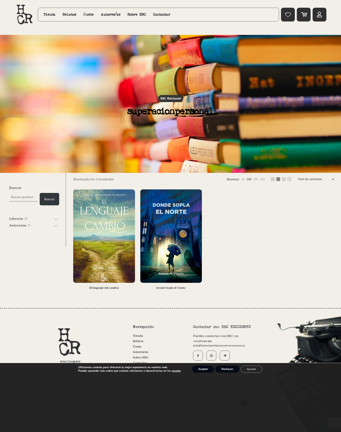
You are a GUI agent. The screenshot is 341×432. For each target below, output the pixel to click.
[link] (243, 179)
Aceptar (203, 369)
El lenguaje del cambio (104, 288)
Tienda (138, 336)
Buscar (15, 188)
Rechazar (227, 369)
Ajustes (251, 369)
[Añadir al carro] (129, 194)
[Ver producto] (129, 203)
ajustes (176, 371)
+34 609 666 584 (202, 341)
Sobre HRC (141, 357)
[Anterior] (129, 220)
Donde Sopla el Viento (171, 288)
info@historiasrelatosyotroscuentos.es (219, 345)
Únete (137, 346)
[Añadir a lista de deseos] (129, 211)
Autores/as (140, 352)
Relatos (138, 341)
